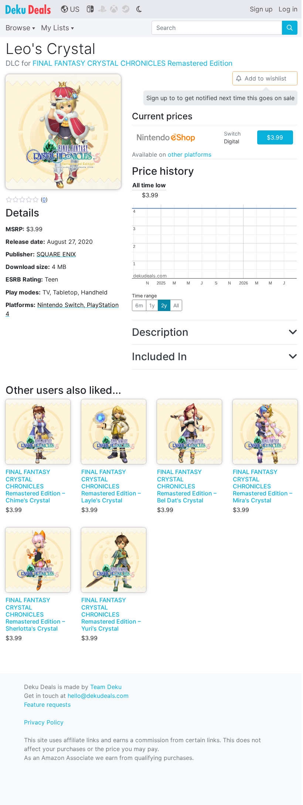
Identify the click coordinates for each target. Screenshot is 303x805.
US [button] (70, 9)
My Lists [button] (56, 27)
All (176, 305)
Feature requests (47, 704)
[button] (27, 199)
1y (152, 305)
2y (164, 305)
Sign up (261, 9)
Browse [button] (19, 27)
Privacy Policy (44, 722)
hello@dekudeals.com (98, 695)
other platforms (189, 154)
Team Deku (106, 686)
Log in (288, 9)
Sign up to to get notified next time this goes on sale (220, 98)
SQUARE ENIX (56, 254)
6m (139, 305)
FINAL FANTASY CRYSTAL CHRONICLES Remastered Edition (132, 63)
